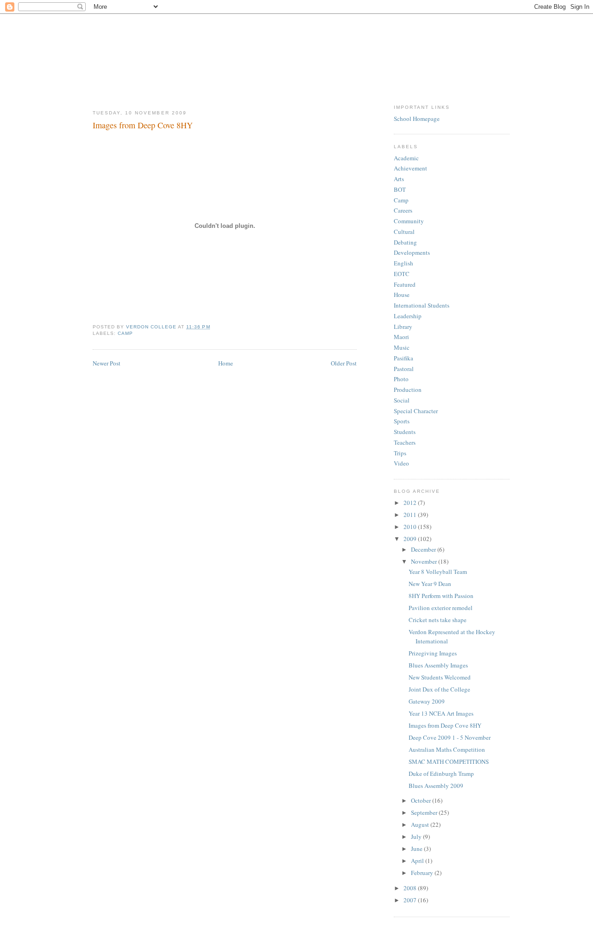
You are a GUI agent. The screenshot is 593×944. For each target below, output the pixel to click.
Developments (412, 252)
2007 (411, 900)
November (424, 561)
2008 (411, 888)
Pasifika (403, 358)
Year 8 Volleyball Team (438, 571)
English (403, 263)
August (420, 824)
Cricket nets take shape (438, 620)
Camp (125, 333)
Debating (405, 242)
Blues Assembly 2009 (436, 785)
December (424, 549)
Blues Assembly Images (438, 665)
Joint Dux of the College (439, 689)
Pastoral (404, 369)
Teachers (405, 442)
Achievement (410, 168)
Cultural (404, 231)
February (423, 872)
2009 (411, 539)
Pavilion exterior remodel (441, 608)
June (417, 848)
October (421, 800)
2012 (411, 502)
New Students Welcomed (440, 677)
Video (401, 463)
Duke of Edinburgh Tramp (441, 773)
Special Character (416, 411)
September (425, 812)
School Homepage (417, 118)
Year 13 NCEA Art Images (441, 713)
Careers (403, 210)
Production (408, 389)
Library (403, 326)
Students (405, 432)
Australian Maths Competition (447, 749)
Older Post (344, 363)
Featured (405, 284)
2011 (411, 514)
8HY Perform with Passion (441, 596)
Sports (402, 421)
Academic (406, 158)
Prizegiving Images (433, 653)
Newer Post (106, 363)
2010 (411, 526)
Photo (401, 379)
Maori (401, 337)
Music (402, 347)
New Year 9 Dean (430, 583)
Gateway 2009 (427, 701)
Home (225, 363)
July (417, 836)
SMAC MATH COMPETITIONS (449, 761)
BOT (400, 189)
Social (402, 400)
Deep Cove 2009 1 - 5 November (450, 737)
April (418, 860)
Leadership (408, 316)
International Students (421, 305)
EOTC (402, 274)
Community (409, 221)
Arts (399, 179)
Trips (400, 453)
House (402, 294)
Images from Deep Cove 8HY (445, 725)
